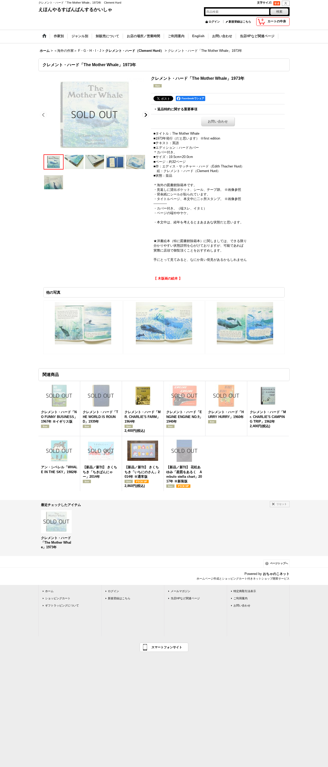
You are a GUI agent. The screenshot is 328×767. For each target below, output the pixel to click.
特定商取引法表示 (244, 591)
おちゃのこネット (276, 574)
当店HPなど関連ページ (185, 598)
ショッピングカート (57, 598)
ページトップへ (279, 563)
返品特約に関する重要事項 (177, 109)
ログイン (214, 21)
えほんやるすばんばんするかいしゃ (75, 9)
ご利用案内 (240, 598)
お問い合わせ (218, 121)
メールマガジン (180, 591)
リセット (281, 504)
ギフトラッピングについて (62, 605)
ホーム (49, 591)
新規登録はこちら (240, 21)
